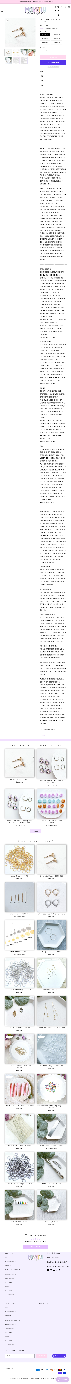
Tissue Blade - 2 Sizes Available (51, 1146)
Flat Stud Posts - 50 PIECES (19, 952)
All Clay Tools (8, 1290)
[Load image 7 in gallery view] (24, 60)
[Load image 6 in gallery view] (16, 60)
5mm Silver (56, 43)
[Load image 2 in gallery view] (16, 52)
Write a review (35, 1247)
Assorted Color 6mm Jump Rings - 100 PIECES (51, 1107)
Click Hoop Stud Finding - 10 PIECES (51, 914)
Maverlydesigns (18, 1378)
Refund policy (44, 1378)
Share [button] (43, 735)
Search (7, 1257)
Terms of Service (44, 1303)
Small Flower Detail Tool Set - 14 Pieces (19, 1106)
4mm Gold (45, 39)
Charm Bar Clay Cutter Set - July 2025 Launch (51, 822)
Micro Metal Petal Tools (19, 1222)
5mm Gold (45, 43)
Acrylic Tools (8, 1282)
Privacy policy (52, 1378)
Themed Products (9, 1295)
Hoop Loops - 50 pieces (51, 952)
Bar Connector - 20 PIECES (19, 914)
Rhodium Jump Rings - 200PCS (19, 990)
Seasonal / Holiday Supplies (12, 1270)
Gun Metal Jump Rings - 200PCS (19, 1184)
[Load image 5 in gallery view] (8, 60)
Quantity (42, 47)
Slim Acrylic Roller (51, 1222)
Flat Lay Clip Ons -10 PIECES (19, 1028)
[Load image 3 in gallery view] (24, 52)
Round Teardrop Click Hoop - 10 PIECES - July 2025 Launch (19, 822)
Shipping (42, 28)
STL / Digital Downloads (11, 1261)
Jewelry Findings (9, 1278)
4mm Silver (56, 39)
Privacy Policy (10, 1303)
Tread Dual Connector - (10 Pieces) (51, 1028)
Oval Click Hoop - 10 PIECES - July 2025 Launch (51, 781)
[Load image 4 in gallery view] (32, 52)
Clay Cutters (8, 1266)
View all (35, 831)
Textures (7, 1286)
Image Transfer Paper (10, 1274)
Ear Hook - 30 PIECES (51, 990)
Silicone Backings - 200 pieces (51, 1066)
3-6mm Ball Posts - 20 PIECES (19, 779)
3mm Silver (56, 34)
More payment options (53, 67)
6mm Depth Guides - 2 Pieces (19, 1146)
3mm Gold (45, 34)
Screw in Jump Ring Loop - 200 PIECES (19, 1067)
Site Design (25, 1378)
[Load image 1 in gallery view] (8, 52)
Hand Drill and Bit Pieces (51, 1184)
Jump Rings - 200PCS (19, 876)
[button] (2, 11)
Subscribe (41, 1356)
